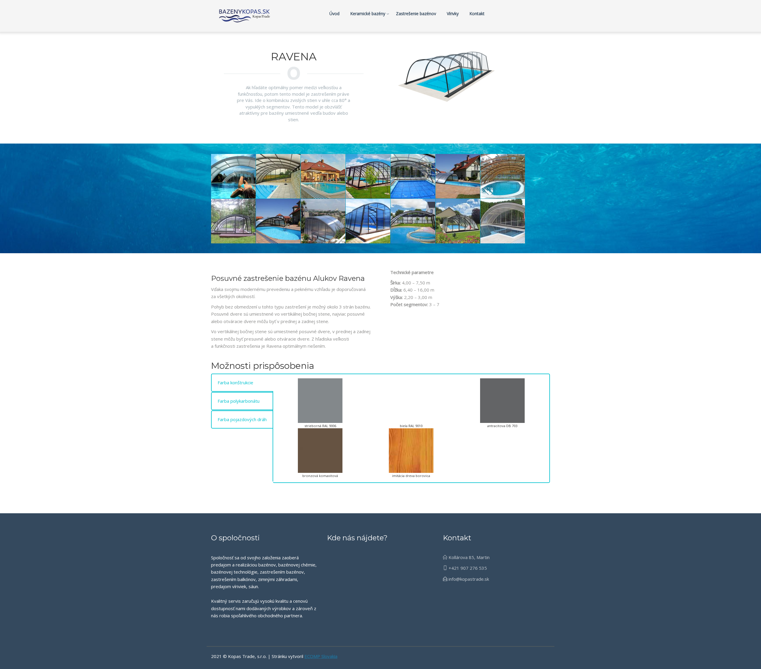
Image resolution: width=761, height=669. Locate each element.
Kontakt (477, 13)
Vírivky (453, 13)
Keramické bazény (367, 13)
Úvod (334, 13)
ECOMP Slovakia (320, 656)
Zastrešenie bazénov (416, 13)
